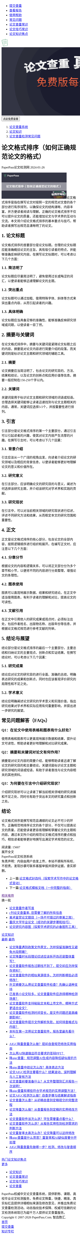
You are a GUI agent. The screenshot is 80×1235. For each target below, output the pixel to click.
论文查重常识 (18, 24)
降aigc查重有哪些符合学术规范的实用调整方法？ (43, 1091)
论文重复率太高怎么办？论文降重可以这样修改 (42, 1133)
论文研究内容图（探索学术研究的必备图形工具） (43, 927)
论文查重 (15, 1186)
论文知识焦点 (18, 34)
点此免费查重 (10, 119)
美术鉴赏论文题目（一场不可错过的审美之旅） (42, 917)
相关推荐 (8, 895)
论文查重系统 (18, 127)
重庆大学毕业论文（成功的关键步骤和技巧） (40, 922)
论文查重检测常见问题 (24, 136)
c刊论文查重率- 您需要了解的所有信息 (35, 912)
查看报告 (15, 10)
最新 (5, 939)
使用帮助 (15, 15)
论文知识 (15, 131)
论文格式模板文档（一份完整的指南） (45, 888)
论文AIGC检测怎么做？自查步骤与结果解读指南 (42, 1095)
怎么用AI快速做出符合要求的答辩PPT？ (37, 1053)
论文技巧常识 (18, 29)
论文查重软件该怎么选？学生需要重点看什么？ (42, 1119)
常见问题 (15, 19)
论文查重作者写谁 (21, 908)
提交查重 (15, 5)
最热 (12, 939)
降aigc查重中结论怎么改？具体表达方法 (36, 1067)
